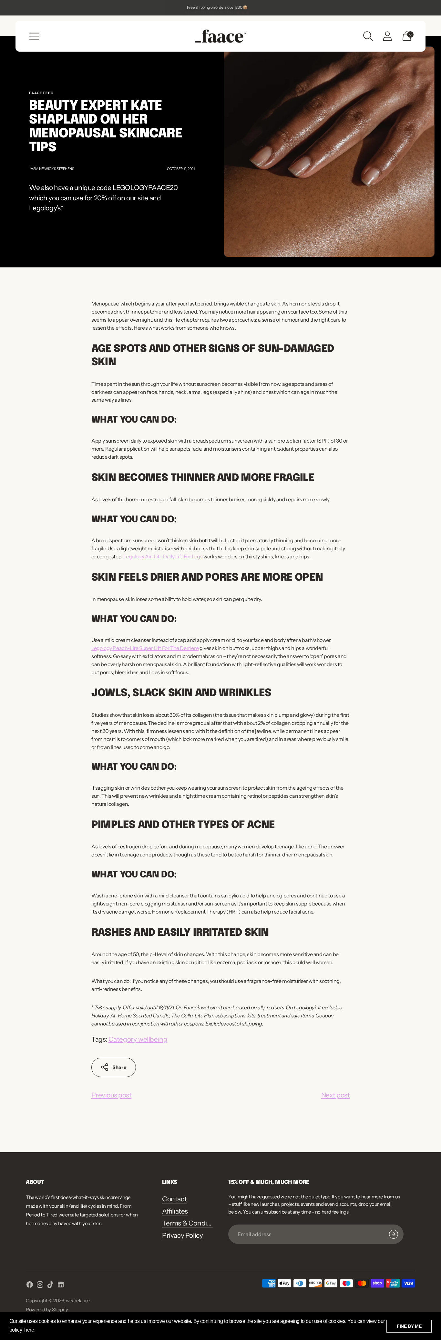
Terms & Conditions (192, 1223)
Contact (174, 1199)
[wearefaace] (220, 36)
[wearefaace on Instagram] (40, 1286)
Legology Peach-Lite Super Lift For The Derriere (145, 648)
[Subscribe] (393, 1234)
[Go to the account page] (387, 36)
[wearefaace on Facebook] (30, 1286)
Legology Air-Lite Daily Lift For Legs (162, 556)
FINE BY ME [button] (409, 1326)
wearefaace (78, 1300)
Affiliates (175, 1211)
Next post (335, 1095)
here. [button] (29, 1330)
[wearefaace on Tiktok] (50, 1286)
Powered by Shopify (47, 1309)
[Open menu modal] (34, 36)
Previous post (111, 1095)
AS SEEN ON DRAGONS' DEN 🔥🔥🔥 (217, 7)
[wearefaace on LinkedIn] (61, 1286)
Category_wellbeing (138, 1039)
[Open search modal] (368, 36)
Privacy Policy (182, 1235)
